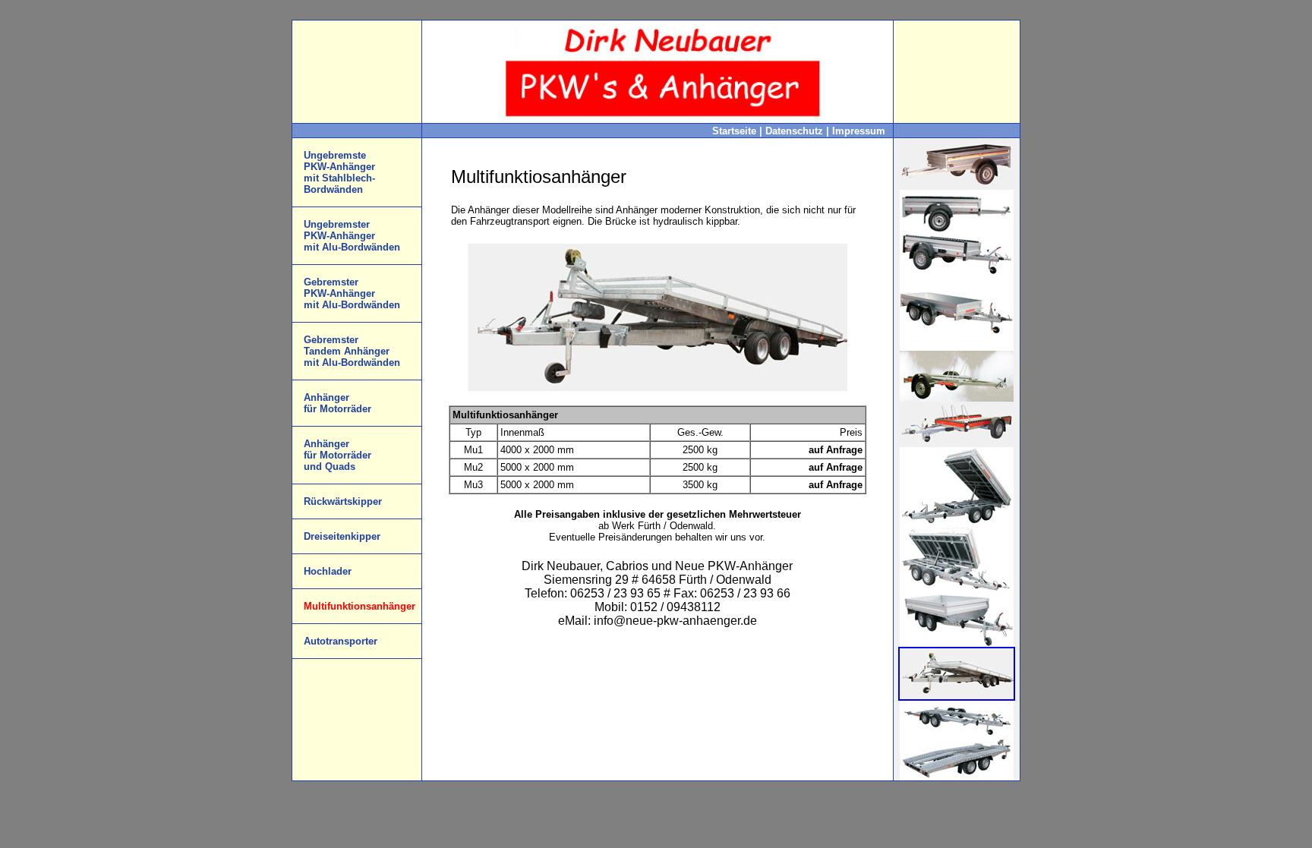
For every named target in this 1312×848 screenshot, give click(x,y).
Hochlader (328, 571)
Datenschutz (795, 131)
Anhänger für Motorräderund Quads (337, 455)
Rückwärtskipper (343, 501)
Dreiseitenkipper (342, 536)
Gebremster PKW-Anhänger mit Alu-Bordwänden (352, 293)
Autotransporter (340, 641)
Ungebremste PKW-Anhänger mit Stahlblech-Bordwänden (339, 172)
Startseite (735, 131)
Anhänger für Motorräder (337, 403)
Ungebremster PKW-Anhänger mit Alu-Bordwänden (352, 236)
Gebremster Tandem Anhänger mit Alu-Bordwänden (352, 351)
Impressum (858, 131)
